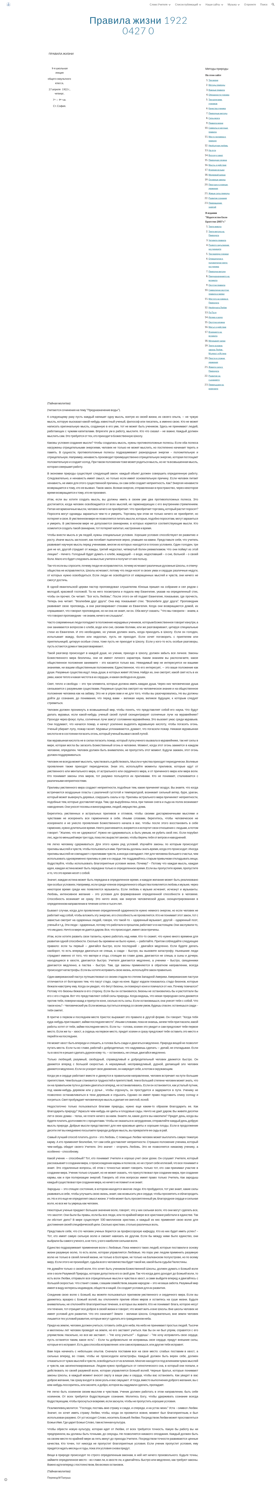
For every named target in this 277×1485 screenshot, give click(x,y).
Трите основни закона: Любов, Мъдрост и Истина (217, 349)
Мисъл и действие (217, 327)
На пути (212, 150)
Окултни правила (217, 285)
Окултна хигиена (217, 322)
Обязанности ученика (219, 94)
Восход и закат (216, 155)
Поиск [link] (263, 4)
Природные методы (218, 113)
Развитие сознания (218, 198)
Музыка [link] (232, 4)
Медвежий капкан (217, 175)
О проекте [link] (250, 4)
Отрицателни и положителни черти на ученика (218, 262)
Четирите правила (217, 240)
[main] (138, 25)
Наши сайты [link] (213, 4)
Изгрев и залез (216, 317)
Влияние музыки (216, 170)
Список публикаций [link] (186, 4)
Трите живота (215, 226)
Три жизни (213, 80)
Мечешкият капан (217, 341)
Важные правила (217, 90)
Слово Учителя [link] (159, 4)
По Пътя (212, 312)
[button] (273, 4)
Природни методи (217, 271)
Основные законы (217, 179)
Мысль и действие (217, 165)
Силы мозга (214, 118)
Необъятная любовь (218, 145)
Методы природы (217, 85)
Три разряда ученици (219, 254)
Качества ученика (217, 108)
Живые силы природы (219, 193)
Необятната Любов (218, 307)
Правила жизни (216, 123)
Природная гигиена (218, 160)
